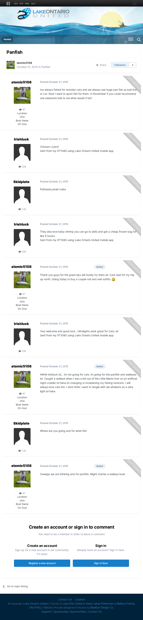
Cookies (80, 599)
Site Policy (35, 607)
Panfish (45, 66)
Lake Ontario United (35, 603)
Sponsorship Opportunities (69, 611)
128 (23, 166)
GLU (33, 3)
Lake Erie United (72, 603)
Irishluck (21, 139)
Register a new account (42, 563)
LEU (16, 3)
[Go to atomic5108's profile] (11, 65)
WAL (27, 3)
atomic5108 (24, 62)
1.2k (23, 209)
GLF (21, 3)
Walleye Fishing (125, 603)
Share (102, 64)
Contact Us (65, 599)
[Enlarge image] (113, 279)
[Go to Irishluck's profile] (22, 152)
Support (46, 611)
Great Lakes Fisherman (99, 603)
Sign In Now (101, 563)
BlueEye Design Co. (102, 607)
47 (23, 109)
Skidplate (21, 182)
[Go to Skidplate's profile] (22, 195)
